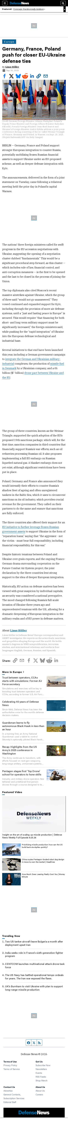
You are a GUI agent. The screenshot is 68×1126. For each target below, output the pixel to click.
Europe (9, 41)
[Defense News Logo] (19, 3)
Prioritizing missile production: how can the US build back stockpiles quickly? (42, 846)
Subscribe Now (43, 1065)
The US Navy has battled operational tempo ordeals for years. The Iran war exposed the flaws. (34, 976)
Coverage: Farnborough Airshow (28, 9)
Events (39, 1072)
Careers (39, 1094)
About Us (40, 1090)
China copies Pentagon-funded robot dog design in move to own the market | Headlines (43, 860)
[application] (34, 814)
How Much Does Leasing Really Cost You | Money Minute (43, 875)
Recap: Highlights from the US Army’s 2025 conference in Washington (19, 750)
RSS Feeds (41, 1076)
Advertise (7, 1090)
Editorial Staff (9, 1102)
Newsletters (41, 1069)
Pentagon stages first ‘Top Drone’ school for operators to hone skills (21, 772)
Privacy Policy (10, 1065)
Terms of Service (11, 1069)
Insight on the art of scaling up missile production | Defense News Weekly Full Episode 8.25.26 (32, 836)
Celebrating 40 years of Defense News (20, 703)
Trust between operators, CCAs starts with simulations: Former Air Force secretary (22, 681)
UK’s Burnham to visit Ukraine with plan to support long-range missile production (34, 987)
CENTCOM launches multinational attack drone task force (35, 965)
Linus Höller (12, 66)
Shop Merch (41, 1080)
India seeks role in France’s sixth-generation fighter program (34, 954)
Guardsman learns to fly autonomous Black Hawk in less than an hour (23, 726)
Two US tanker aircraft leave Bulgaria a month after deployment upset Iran (34, 943)
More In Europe (12, 672)
